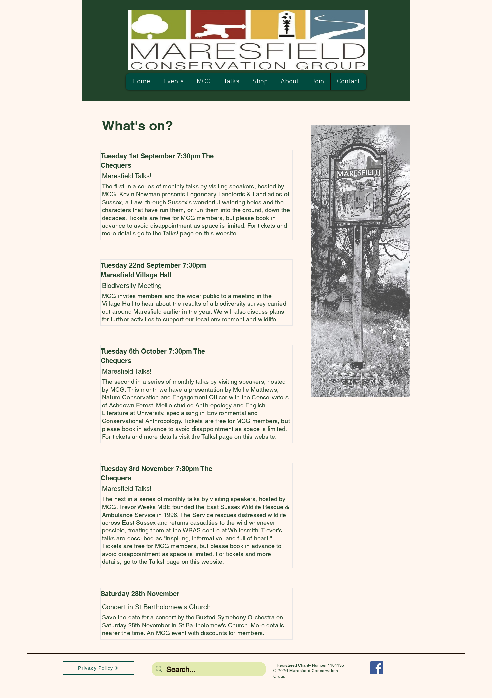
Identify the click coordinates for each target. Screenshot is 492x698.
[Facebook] (376, 667)
